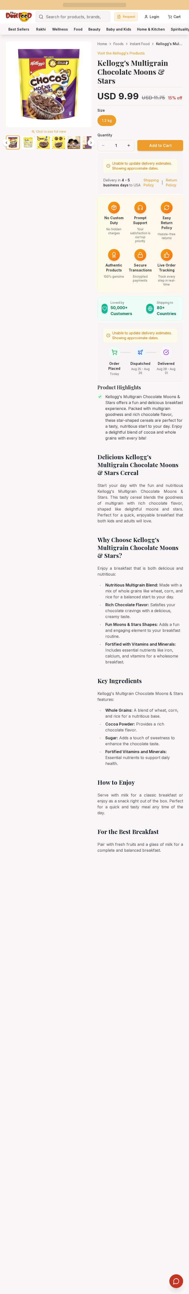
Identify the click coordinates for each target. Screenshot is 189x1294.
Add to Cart (160, 145)
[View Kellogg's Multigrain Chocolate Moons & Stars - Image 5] (74, 142)
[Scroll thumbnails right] (91, 142)
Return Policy (171, 182)
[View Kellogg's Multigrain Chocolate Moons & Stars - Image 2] (28, 142)
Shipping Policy (151, 182)
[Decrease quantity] (103, 145)
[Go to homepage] (19, 17)
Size (101, 110)
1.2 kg (107, 120)
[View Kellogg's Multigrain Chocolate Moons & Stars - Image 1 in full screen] (49, 84)
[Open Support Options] (176, 1281)
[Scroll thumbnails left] (6, 142)
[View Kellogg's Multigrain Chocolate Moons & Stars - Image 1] (13, 142)
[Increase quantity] (128, 145)
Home (102, 44)
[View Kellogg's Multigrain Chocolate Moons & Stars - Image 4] (58, 142)
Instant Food (140, 44)
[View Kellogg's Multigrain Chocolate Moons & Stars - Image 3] (43, 142)
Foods (118, 44)
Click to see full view (51, 131)
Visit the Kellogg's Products (121, 53)
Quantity (104, 135)
